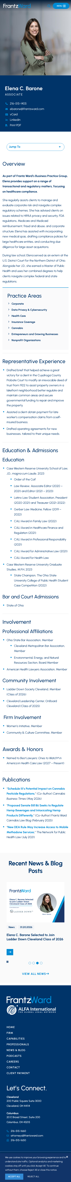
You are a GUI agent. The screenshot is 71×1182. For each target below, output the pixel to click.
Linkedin (15, 120)
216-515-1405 (18, 103)
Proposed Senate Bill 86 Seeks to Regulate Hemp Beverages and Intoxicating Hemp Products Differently (35, 810)
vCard (14, 114)
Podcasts (14, 1055)
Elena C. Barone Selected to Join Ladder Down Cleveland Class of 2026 (35, 937)
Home (11, 1027)
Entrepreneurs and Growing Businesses (35, 334)
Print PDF (15, 125)
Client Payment (18, 1073)
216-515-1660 (18, 1131)
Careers (13, 1061)
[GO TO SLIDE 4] (41, 963)
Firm (10, 1032)
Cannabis (17, 328)
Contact (13, 1067)
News (12, 927)
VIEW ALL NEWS (34, 974)
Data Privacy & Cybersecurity (29, 309)
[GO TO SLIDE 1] (30, 963)
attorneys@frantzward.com (27, 1135)
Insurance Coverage (23, 322)
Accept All (14, 1176)
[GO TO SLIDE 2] (33, 963)
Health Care (19, 315)
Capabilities (16, 1038)
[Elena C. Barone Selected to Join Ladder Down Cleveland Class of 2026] (10, 952)
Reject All (33, 1176)
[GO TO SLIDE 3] (37, 963)
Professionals (18, 1044)
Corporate (18, 303)
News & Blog (16, 1050)
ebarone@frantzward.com (27, 109)
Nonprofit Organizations (26, 340)
